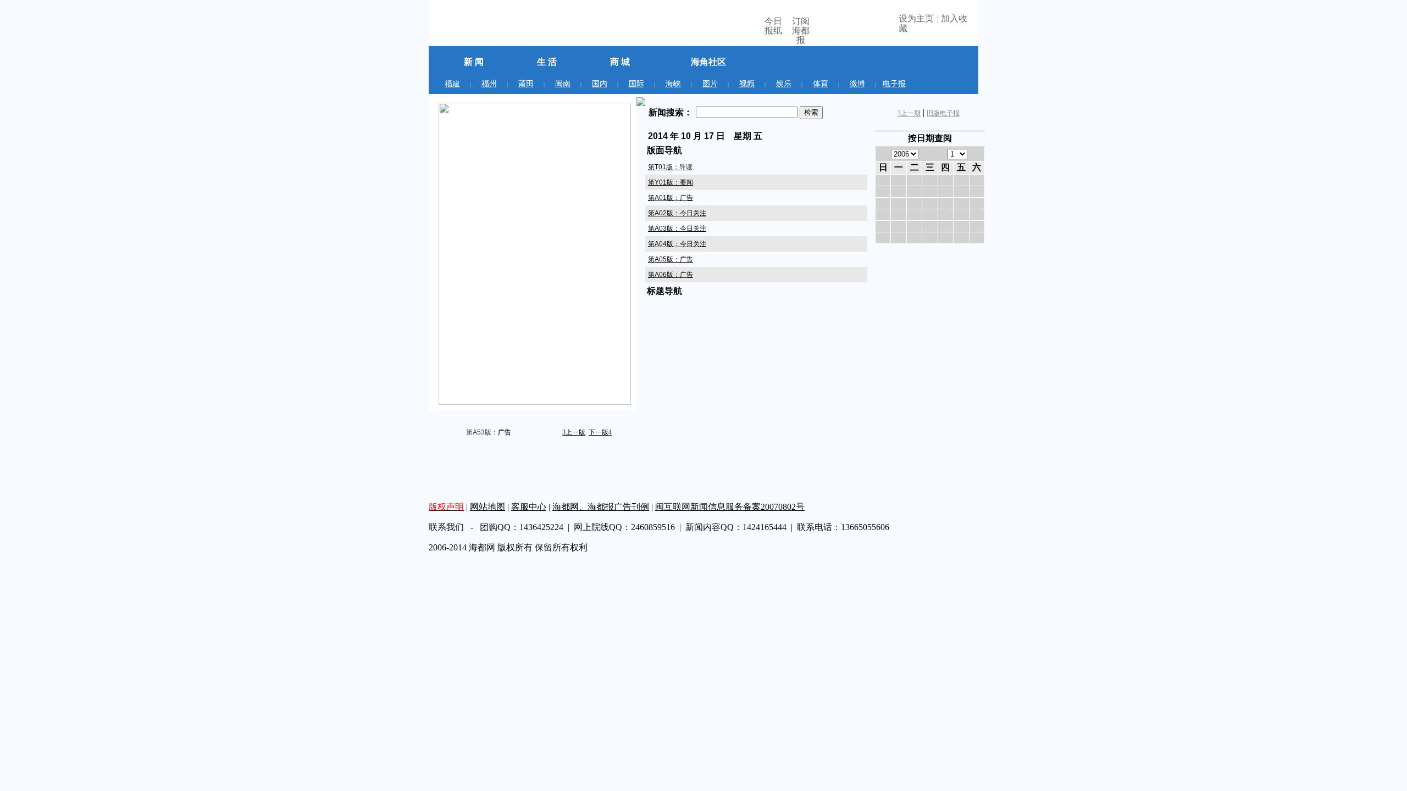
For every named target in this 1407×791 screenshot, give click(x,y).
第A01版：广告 (670, 198)
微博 (857, 84)
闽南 (562, 84)
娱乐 (783, 84)
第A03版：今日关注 (677, 228)
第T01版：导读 (670, 167)
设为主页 (916, 18)
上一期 (909, 113)
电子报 (894, 84)
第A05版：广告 (670, 259)
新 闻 (474, 61)
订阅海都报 (801, 28)
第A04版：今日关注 (677, 244)
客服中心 (528, 506)
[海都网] (491, 25)
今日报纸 (773, 25)
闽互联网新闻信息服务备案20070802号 (730, 506)
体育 (820, 84)
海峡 (673, 84)
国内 (599, 84)
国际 (636, 84)
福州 (489, 84)
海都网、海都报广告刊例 (600, 506)
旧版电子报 (943, 113)
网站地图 (487, 506)
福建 (452, 84)
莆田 (526, 84)
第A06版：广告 (670, 274)
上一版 (573, 432)
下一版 (600, 432)
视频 (747, 84)
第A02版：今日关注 (677, 213)
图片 (710, 84)
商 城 (620, 61)
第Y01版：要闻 (670, 182)
